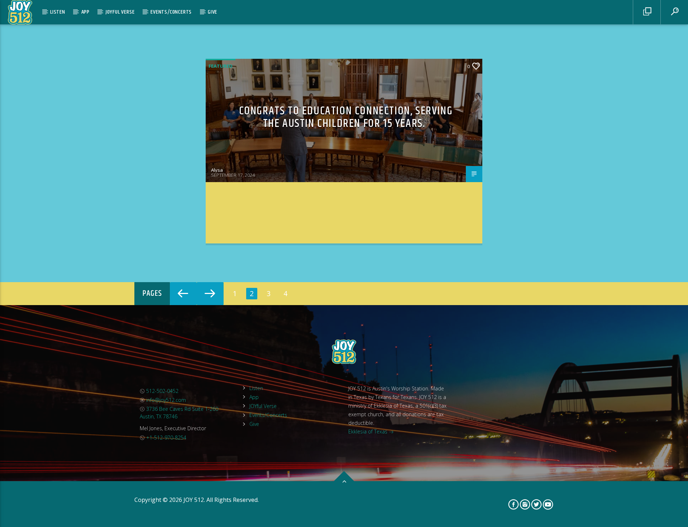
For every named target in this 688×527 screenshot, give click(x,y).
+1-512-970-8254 (165, 437)
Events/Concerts (171, 12)
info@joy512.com (165, 400)
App (85, 12)
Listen (57, 12)
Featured (221, 66)
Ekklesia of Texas (368, 431)
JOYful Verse (120, 12)
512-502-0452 (161, 391)
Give (212, 12)
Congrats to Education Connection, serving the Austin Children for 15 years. (346, 117)
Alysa (217, 170)
